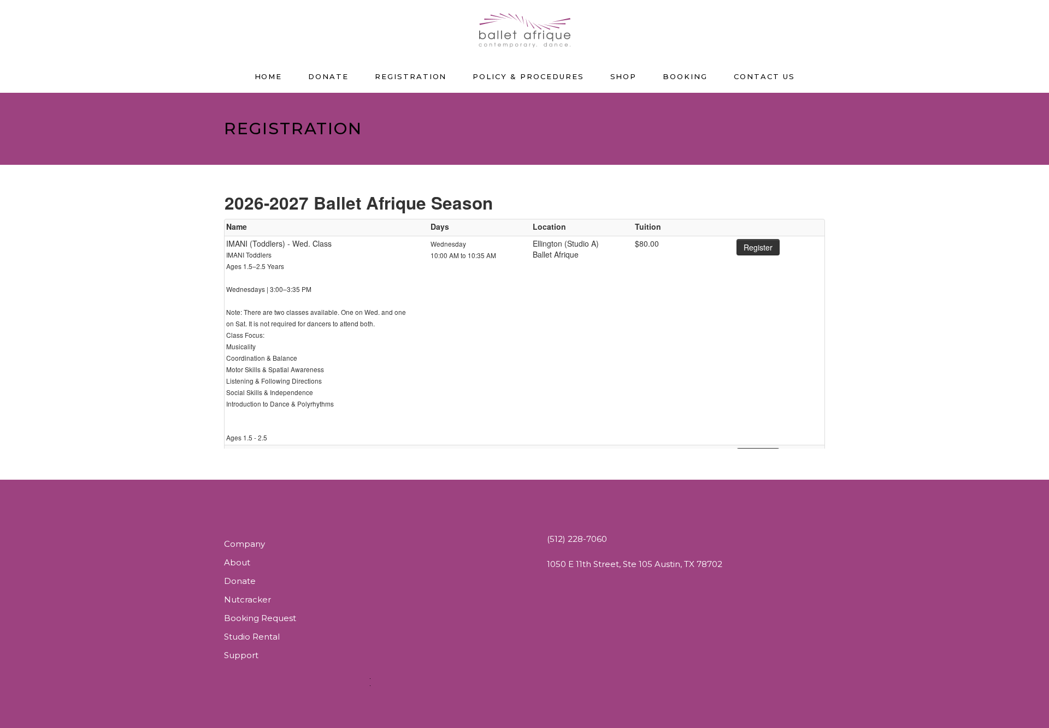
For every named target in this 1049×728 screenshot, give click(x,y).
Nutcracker (247, 599)
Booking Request (260, 618)
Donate (240, 581)
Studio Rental (252, 636)
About (237, 562)
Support (241, 655)
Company (244, 544)
